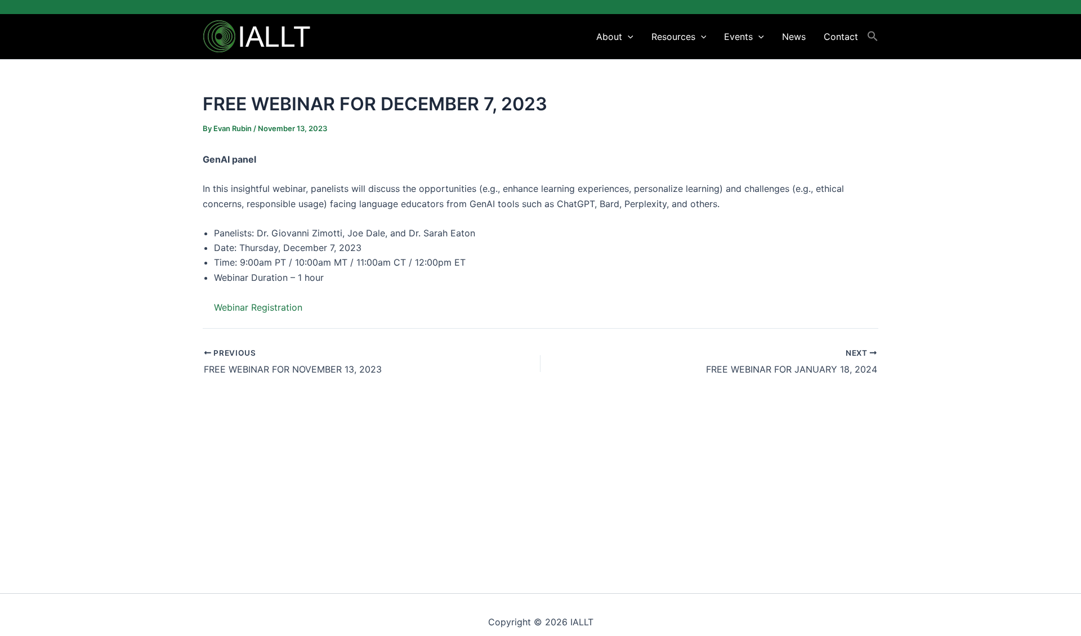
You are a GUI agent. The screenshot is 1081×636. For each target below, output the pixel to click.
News (794, 36)
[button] (627, 36)
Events (738, 36)
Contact (841, 36)
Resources (673, 36)
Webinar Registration (258, 307)
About (609, 36)
